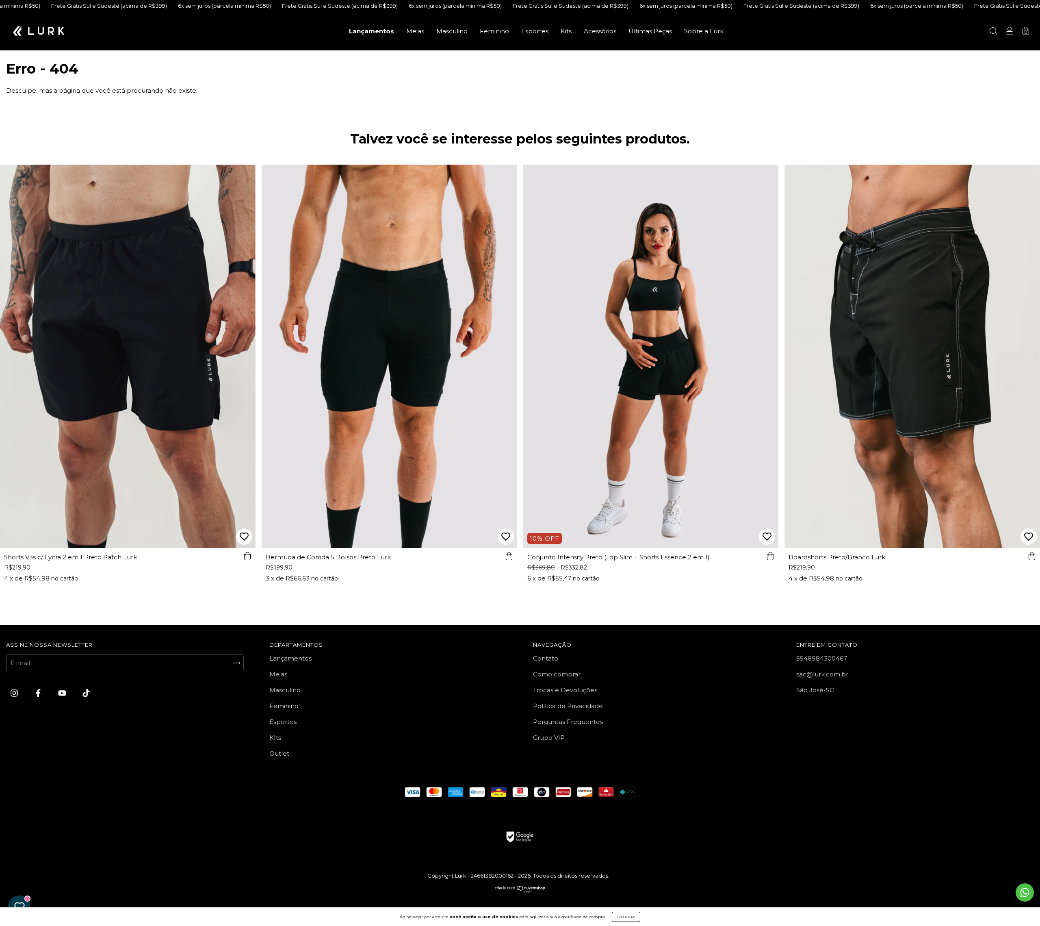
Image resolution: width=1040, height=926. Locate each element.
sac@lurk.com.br (822, 674)
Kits (566, 31)
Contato (545, 658)
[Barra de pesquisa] (993, 32)
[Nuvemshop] (520, 891)
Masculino (452, 31)
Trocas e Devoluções (565, 690)
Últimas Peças (650, 31)
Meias (415, 31)
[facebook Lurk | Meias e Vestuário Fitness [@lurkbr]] (39, 693)
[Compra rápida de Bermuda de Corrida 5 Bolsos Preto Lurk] (509, 556)
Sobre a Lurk (704, 31)
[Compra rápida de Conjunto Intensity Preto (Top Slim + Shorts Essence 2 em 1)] (770, 556)
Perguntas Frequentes (568, 722)
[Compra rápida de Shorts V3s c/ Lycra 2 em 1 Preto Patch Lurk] (247, 556)
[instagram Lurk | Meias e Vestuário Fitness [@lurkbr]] (15, 693)
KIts (275, 737)
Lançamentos (371, 31)
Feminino (494, 31)
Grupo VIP (549, 737)
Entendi (626, 917)
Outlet (279, 753)
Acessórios (600, 31)
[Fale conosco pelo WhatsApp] (1025, 892)
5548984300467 (821, 658)
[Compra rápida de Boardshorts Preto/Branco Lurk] (1032, 556)
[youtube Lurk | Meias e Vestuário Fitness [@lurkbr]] (63, 693)
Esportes (534, 31)
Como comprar (557, 674)
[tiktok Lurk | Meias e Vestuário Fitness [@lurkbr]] (86, 693)
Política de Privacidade (568, 706)
